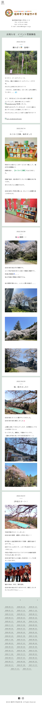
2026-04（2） (21, 607)
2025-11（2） (33, 610)
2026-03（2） (33, 607)
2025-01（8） (21, 621)
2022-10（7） (21, 654)
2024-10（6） (21, 625)
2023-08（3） (9, 643)
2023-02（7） (9, 650)
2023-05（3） (9, 647)
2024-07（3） (21, 628)
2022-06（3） (33, 658)
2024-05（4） (9, 632)
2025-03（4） (33, 618)
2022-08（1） (9, 658)
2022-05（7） (9, 661)
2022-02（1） (9, 665)
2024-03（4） (33, 632)
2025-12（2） (21, 610)
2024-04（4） (21, 632)
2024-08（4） (9, 628)
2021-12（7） (33, 665)
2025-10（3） (9, 614)
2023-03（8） (33, 647)
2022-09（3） (33, 654)
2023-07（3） (21, 643)
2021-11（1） (15, 669)
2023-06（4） (33, 643)
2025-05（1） (9, 618)
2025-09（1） (21, 614)
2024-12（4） (33, 621)
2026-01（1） (9, 610)
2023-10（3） (21, 639)
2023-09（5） (33, 639)
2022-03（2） (33, 661)
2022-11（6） (9, 654)
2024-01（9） (21, 636)
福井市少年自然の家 (16, 702)
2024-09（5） (33, 625)
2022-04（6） (21, 661)
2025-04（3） (21, 618)
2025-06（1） (33, 614)
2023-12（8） (33, 636)
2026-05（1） (9, 607)
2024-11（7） (9, 625)
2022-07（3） (21, 658)
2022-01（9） (21, 665)
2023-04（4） (21, 647)
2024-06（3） (33, 628)
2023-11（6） (9, 639)
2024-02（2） (9, 636)
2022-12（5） (33, 650)
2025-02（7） (9, 621)
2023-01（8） (21, 650)
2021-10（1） (27, 669)
